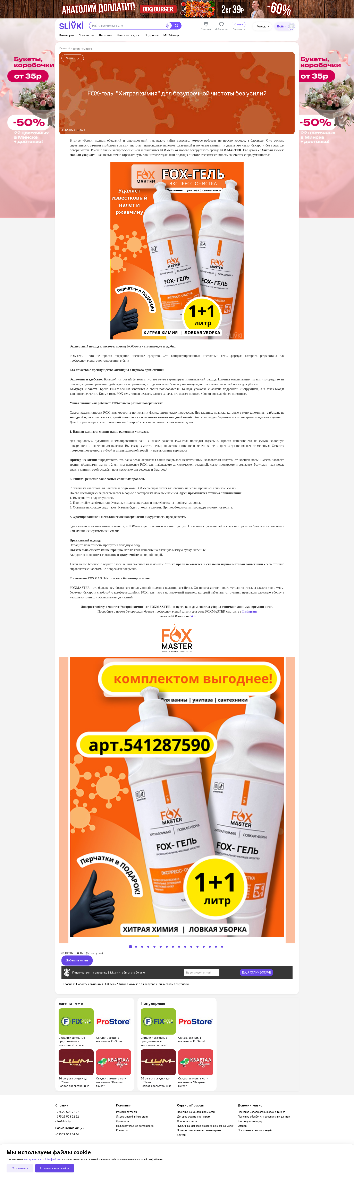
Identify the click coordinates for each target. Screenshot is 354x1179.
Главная (64, 48)
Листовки (105, 35)
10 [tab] (185, 947)
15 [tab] (216, 947)
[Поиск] (177, 25)
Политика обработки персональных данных (264, 1116)
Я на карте (86, 35)
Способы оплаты (187, 1121)
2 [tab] (136, 947)
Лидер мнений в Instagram (132, 1116)
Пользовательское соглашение (134, 1125)
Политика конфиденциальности (196, 1111)
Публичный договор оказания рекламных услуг (205, 1125)
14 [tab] (210, 947)
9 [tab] (179, 947)
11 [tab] (191, 947)
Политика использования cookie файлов (261, 1111)
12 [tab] (197, 947)
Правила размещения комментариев (199, 1130)
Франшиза (122, 1121)
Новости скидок (128, 35)
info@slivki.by (63, 1121)
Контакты (122, 1130)
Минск (261, 26)
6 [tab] (161, 947)
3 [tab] (142, 947)
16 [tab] (222, 947)
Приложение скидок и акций (255, 1130)
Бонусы (181, 1134)
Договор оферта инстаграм (193, 1116)
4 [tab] (148, 947)
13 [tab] (204, 947)
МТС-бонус (171, 35)
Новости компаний (82, 48)
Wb (192, 616)
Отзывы (242, 1125)
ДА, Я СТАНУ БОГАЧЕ (256, 972)
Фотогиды (72, 58)
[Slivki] (71, 25)
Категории (66, 35)
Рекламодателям (126, 1111)
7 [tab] (167, 947)
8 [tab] (173, 947)
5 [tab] (154, 947)
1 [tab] (130, 946)
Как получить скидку (250, 1121)
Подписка (152, 35)
